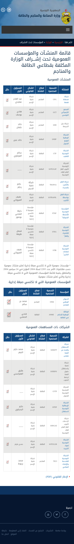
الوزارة (49, 42)
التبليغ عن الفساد (36, 531)
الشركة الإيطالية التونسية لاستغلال (65, 407)
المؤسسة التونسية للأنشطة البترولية (65, 213)
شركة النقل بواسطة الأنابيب (64, 197)
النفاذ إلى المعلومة (17, 531)
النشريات (49, 531)
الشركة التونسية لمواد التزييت (65, 444)
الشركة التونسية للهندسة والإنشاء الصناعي (65, 461)
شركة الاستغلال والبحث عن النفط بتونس (65, 350)
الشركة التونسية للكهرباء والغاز (65, 232)
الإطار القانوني (60, 476)
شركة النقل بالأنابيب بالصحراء (64, 184)
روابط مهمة (60, 531)
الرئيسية (58, 42)
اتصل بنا (5, 534)
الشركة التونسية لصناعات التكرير (65, 250)
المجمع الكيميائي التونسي (65, 112)
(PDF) (48, 476)
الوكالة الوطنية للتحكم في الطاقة (63, 314)
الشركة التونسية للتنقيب (65, 153)
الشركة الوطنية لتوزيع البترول (66, 139)
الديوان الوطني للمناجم (66, 301)
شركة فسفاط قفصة (66, 99)
